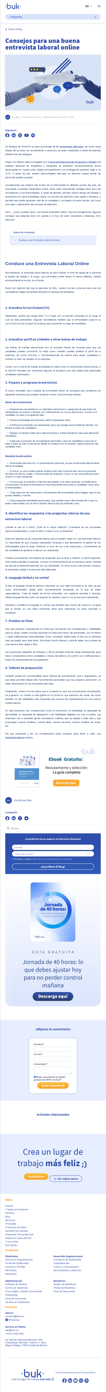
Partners (9, 1213)
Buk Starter (11, 1245)
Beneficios (59, 1280)
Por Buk (16, 117)
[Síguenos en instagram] (20, 135)
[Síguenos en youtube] (26, 135)
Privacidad (10, 1223)
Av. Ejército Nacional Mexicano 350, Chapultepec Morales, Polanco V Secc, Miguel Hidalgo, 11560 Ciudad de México (26, 1342)
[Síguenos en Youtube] (75, 1380)
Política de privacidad (41, 859)
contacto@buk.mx (14, 1316)
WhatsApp (14, 1319)
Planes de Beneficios (64, 1287)
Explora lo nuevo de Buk (18, 1238)
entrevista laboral (15, 737)
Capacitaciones (61, 1263)
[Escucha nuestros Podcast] (86, 1380)
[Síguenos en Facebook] (64, 1380)
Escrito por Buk (23, 800)
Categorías (16, 16)
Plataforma (11, 1256)
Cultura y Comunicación (66, 1266)
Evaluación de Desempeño (67, 1259)
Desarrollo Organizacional (68, 1256)
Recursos (10, 1220)
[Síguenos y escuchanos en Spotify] (33, 135)
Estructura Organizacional (19, 1259)
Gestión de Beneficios (65, 1284)
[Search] (8, 828)
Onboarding (11, 1295)
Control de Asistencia (16, 1287)
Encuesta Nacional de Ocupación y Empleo (73, 162)
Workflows (11, 1270)
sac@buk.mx (12, 1330)
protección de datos (62, 859)
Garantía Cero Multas (16, 1230)
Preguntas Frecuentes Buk (19, 1234)
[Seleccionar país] (88, 6)
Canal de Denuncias (15, 1298)
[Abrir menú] (99, 6)
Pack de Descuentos (64, 1291)
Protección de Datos (16, 1227)
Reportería (10, 1274)
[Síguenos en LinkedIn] (70, 1380)
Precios (9, 1205)
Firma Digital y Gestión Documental (23, 1291)
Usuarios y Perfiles (15, 1266)
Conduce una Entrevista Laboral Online (38, 240)
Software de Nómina (16, 1284)
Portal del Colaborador (17, 1263)
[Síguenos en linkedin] (14, 135)
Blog (7, 1216)
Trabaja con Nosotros (16, 1209)
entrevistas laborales (71, 146)
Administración (13, 1280)
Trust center (11, 1241)
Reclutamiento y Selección (67, 1270)
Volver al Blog (15, 29)
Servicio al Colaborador (17, 1302)
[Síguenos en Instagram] (81, 1380)
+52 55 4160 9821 (14, 1333)
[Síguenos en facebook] (7, 135)
